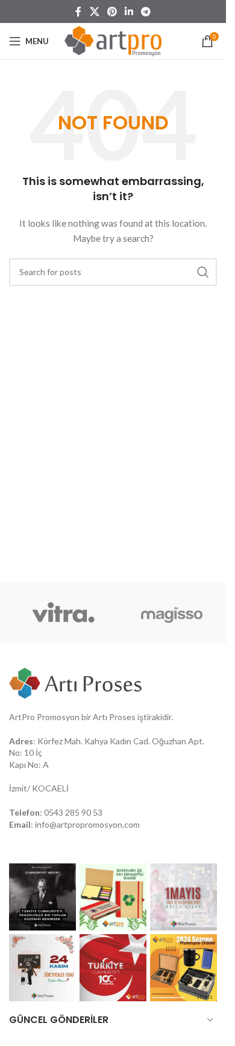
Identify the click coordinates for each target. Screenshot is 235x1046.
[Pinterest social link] (112, 11)
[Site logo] (112, 40)
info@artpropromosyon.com (87, 824)
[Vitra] (63, 613)
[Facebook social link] (78, 11)
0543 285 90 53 (73, 812)
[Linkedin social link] (129, 11)
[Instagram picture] (42, 897)
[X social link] (94, 11)
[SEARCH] (203, 272)
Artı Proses (114, 717)
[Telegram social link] (146, 11)
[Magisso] (172, 613)
